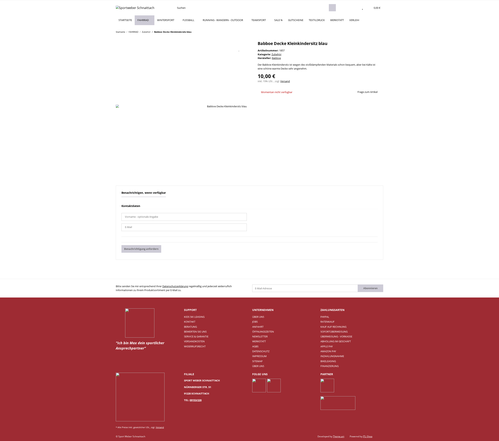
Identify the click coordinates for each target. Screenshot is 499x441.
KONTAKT (189, 321)
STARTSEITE (125, 20)
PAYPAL (324, 317)
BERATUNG (190, 326)
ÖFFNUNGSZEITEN (263, 331)
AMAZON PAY (328, 351)
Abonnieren (370, 288)
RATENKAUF (327, 321)
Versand (285, 81)
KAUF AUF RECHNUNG (333, 326)
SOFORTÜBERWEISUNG (334, 331)
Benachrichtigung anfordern (141, 249)
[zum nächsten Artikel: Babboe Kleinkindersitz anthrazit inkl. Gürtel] (379, 31)
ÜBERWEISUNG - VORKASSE (336, 336)
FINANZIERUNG (329, 366)
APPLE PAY (326, 346)
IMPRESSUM (259, 356)
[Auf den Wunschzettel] (239, 49)
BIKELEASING (328, 361)
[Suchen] (332, 7)
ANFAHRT (258, 326)
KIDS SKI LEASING (194, 317)
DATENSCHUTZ (260, 351)
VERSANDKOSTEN (194, 341)
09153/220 (196, 400)
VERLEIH (354, 20)
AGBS (255, 346)
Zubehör (276, 54)
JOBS (255, 321)
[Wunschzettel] (362, 7)
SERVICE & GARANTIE (196, 336)
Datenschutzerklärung (175, 286)
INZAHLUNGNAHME (332, 356)
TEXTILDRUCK (317, 20)
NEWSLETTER (260, 336)
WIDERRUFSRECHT (195, 346)
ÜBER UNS (258, 317)
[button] (354, 7)
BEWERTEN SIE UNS (195, 331)
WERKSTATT (337, 20)
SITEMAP (257, 361)
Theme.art (338, 436)
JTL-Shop (367, 436)
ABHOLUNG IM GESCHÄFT (335, 341)
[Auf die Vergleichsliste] (229, 49)
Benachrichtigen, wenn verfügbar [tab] (143, 193)
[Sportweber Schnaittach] (135, 8)
